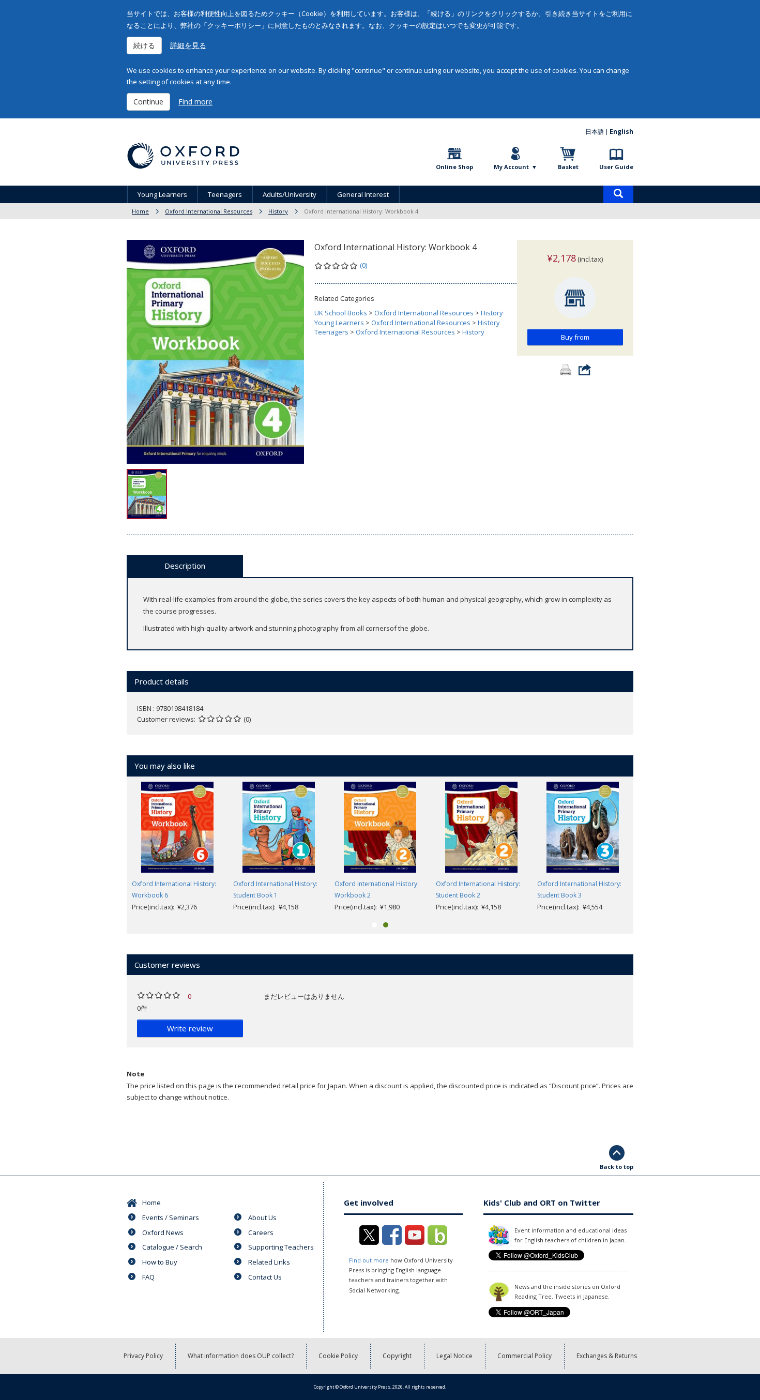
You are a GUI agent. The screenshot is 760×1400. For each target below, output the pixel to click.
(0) (363, 265)
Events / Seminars (170, 1217)
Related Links (269, 1262)
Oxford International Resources (208, 211)
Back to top (616, 1166)
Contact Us (265, 1277)
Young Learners (162, 194)
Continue (148, 101)
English (621, 131)
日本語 (594, 131)
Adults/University (289, 194)
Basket (568, 167)
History (278, 211)
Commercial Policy (524, 1355)
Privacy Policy (143, 1355)
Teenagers (225, 194)
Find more (195, 101)
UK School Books (340, 312)
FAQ (148, 1277)
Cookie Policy (338, 1355)
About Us (262, 1217)
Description (184, 565)
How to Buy (159, 1262)
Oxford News (163, 1232)
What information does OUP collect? (241, 1355)
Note (135, 1073)
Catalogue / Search (172, 1247)
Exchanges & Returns (606, 1355)
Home (140, 211)
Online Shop (454, 167)
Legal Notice (454, 1355)
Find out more (369, 1260)
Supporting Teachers (281, 1247)
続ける (144, 45)
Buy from (575, 337)
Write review (190, 1028)
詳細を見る (188, 45)
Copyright (397, 1355)
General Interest (363, 194)
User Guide (616, 167)
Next (649, 847)
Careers (260, 1232)
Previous (111, 847)
